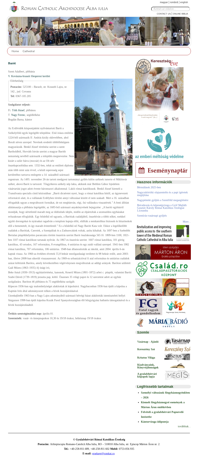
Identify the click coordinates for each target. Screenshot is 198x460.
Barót (12, 63)
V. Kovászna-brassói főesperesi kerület (29, 76)
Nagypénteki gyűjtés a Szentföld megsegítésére (162, 200)
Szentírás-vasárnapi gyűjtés (152, 215)
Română (174, 2)
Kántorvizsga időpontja (155, 421)
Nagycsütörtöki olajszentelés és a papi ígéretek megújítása (162, 194)
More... (187, 221)
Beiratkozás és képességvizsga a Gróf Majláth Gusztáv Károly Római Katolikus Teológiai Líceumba (162, 208)
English (184, 2)
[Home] (61, 7)
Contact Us (164, 13)
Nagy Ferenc (17, 114)
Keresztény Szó (146, 349)
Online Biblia (180, 13)
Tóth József (18, 110)
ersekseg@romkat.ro (103, 453)
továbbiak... (184, 426)
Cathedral (29, 51)
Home (15, 51)
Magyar (164, 2)
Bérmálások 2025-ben (149, 187)
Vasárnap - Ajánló (148, 341)
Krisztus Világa (146, 357)
